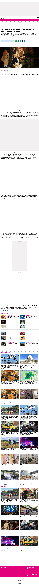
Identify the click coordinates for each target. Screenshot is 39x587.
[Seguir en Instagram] (32, 574)
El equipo (19, 580)
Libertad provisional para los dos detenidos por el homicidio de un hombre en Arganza (28, 400)
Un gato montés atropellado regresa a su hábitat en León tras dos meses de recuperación (9, 449)
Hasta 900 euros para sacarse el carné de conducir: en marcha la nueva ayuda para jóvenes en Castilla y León (28, 433)
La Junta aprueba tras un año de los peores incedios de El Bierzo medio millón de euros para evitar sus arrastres (9, 482)
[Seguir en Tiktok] (35, 574)
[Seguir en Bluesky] (27, 574)
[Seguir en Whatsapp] (36, 574)
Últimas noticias (4, 486)
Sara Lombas (2, 368)
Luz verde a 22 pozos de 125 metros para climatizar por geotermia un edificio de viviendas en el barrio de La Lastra (28, 366)
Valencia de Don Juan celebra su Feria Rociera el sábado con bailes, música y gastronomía (10, 531)
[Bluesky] (20, 41)
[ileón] (6, 567)
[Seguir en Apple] (28, 568)
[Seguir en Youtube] (34, 574)
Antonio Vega (3, 384)
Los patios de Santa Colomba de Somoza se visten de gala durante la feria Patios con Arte (29, 516)
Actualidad (2, 310)
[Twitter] (22, 41)
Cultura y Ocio (7, 310)
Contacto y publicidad (19, 584)
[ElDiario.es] (6, 570)
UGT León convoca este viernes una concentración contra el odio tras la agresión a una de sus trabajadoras (29, 465)
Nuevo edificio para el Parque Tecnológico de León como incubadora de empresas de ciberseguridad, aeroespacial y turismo (29, 482)
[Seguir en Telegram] (31, 574)
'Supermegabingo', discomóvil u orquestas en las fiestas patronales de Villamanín (9, 516)
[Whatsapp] (16, 41)
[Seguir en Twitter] (28, 574)
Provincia (11, 310)
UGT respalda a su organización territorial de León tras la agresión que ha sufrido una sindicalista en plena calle (9, 465)
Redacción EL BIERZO (4, 484)
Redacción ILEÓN (22, 368)
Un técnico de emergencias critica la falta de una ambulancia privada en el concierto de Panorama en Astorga (29, 449)
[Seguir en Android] (27, 568)
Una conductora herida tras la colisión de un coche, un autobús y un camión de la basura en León (9, 433)
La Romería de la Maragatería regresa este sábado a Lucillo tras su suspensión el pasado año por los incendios (29, 500)
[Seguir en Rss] (27, 575)
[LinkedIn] (24, 41)
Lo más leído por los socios (5, 352)
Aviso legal (19, 583)
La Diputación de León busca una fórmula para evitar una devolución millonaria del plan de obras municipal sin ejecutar (10, 382)
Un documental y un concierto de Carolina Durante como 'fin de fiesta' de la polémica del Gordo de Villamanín (9, 366)
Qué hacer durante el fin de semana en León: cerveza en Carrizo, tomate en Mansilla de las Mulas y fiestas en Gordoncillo (9, 417)
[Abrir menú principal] (38, 17)
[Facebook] (18, 41)
